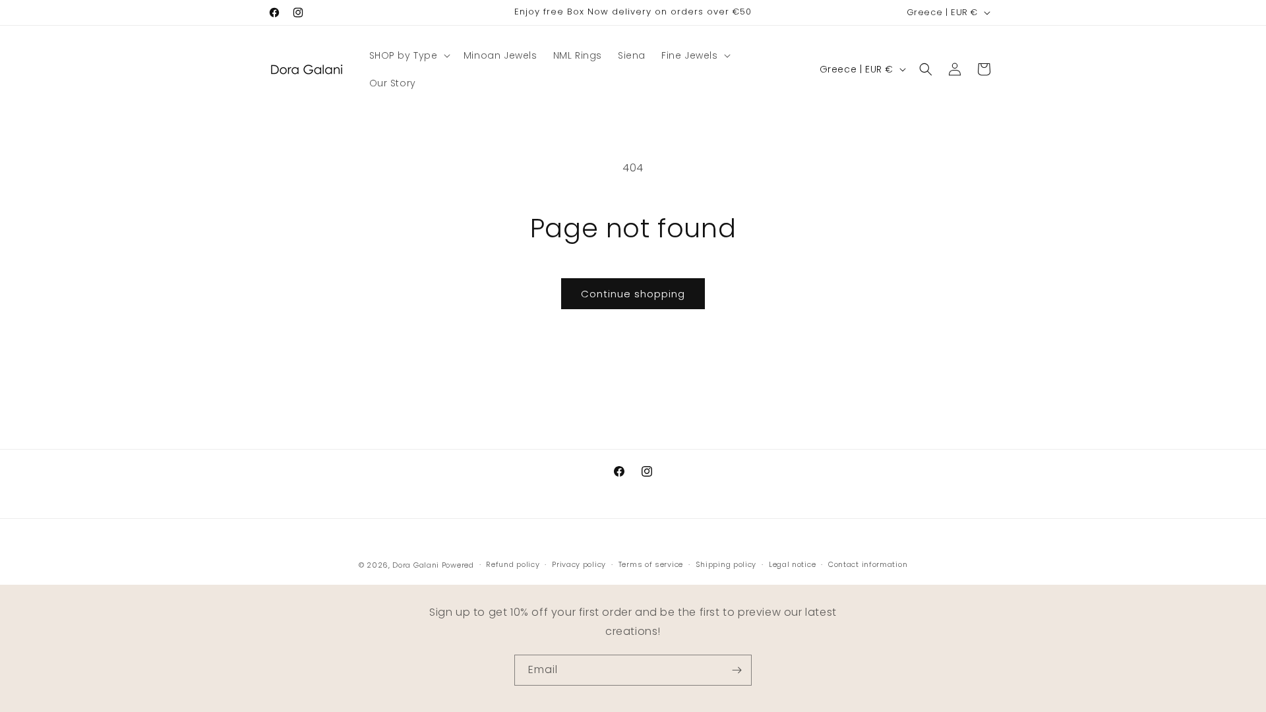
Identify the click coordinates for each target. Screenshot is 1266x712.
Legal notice (792, 565)
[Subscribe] (736, 670)
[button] (408, 55)
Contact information (867, 565)
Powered (458, 565)
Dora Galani (415, 565)
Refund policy (512, 565)
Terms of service (650, 565)
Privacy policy (579, 565)
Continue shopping (633, 294)
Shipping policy (726, 565)
